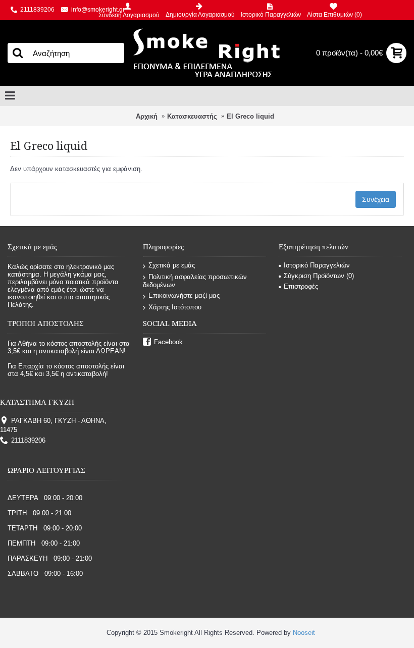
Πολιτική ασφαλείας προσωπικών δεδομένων (195, 281)
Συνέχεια (375, 199)
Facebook (168, 342)
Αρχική (147, 116)
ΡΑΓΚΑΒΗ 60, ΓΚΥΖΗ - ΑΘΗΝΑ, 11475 (53, 425)
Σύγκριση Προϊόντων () (319, 276)
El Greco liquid (250, 116)
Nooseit (304, 632)
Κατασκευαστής (192, 116)
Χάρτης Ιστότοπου (174, 307)
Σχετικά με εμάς (171, 265)
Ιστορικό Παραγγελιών (317, 265)
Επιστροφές (301, 286)
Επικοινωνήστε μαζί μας (184, 295)
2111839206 (28, 440)
